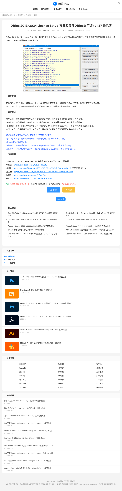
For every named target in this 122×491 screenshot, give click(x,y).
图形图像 (61, 364)
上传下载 (99, 372)
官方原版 (99, 380)
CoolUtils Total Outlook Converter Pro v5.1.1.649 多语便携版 (89, 234)
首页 (35, 9)
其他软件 (99, 368)
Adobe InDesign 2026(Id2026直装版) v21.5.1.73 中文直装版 (31, 226)
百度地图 (66, 481)
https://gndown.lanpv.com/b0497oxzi (30, 175)
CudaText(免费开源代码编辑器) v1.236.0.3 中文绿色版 (86, 219)
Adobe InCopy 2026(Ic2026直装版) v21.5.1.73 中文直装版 (88, 226)
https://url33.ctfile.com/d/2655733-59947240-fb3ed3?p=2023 (42, 168)
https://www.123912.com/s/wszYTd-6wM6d (33, 178)
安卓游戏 (61, 387)
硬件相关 (22, 380)
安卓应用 (99, 364)
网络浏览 (61, 376)
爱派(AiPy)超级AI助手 (39, 184)
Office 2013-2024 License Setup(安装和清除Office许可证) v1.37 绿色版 (61, 25)
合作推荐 (22, 387)
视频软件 (22, 372)
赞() (89, 31)
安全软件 (99, 376)
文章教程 (70, 9)
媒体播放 (61, 372)
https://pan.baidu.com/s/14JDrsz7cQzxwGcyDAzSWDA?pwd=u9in (43, 171)
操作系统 (22, 383)
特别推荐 (61, 368)
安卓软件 (57, 9)
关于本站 (83, 9)
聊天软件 (61, 383)
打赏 (69, 190)
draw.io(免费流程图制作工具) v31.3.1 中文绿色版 (26, 230)
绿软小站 (61, 4)
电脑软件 (45, 9)
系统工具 (22, 368)
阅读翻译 (61, 380)
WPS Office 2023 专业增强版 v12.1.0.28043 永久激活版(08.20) (90, 230)
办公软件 (29, 15)
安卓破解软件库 (54, 184)
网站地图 (73, 481)
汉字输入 (99, 383)
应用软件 (22, 364)
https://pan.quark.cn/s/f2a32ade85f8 (30, 165)
